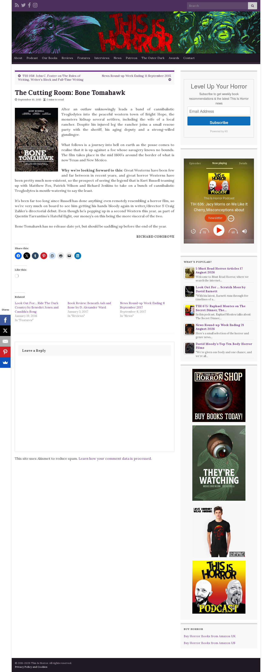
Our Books (49, 58)
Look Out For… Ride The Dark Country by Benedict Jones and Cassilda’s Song (36, 307)
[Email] (5, 341)
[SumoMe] (5, 362)
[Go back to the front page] (136, 32)
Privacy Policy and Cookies (31, 666)
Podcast (32, 58)
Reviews (67, 58)
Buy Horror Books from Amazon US (209, 643)
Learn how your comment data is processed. (115, 458)
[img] (231, 218)
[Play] (219, 230)
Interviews (101, 58)
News (118, 58)
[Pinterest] (5, 352)
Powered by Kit (219, 131)
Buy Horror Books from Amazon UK (210, 636)
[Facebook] (29, 4)
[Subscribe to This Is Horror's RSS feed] (17, 4)
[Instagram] (35, 4)
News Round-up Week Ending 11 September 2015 (136, 76)
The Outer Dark (153, 58)
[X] (5, 330)
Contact (189, 58)
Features (83, 58)
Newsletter (215, 218)
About (18, 58)
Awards (174, 58)
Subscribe (219, 122)
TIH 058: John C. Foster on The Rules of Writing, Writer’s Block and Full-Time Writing (51, 78)
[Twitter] (23, 4)
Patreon (131, 58)
